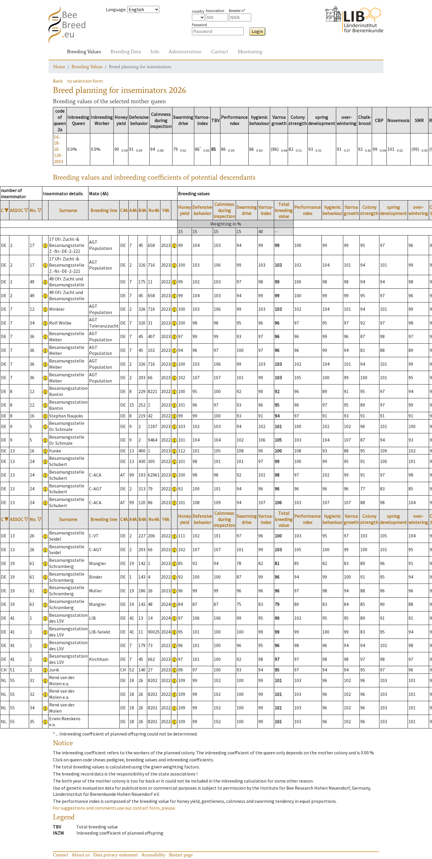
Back (58, 81)
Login (257, 31)
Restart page (181, 855)
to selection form (85, 81)
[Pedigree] (174, 245)
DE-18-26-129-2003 (58, 149)
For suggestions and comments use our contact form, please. (114, 808)
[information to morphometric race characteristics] (45, 245)
